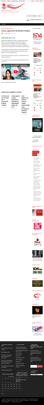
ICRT (20, 401)
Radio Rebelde (19, 353)
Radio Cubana (7, 33)
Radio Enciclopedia (20, 363)
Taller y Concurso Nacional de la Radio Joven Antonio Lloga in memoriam (6, 362)
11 (5, 384)
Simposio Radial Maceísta (6, 370)
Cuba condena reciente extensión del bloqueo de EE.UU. (37, 165)
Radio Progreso (19, 359)
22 (16, 386)
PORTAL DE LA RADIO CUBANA (6, 10)
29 (16, 388)
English (39, 28)
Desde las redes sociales (7, 28)
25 (5, 388)
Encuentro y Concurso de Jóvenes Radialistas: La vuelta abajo (6, 356)
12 (8, 384)
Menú (4, 24)
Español (35, 28)
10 (2, 384)
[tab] (35, 149)
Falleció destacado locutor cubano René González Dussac (37, 199)
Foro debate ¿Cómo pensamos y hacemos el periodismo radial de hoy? (15, 101)
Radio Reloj (18, 355)
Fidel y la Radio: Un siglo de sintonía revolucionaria (37, 177)
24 (2, 388)
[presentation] (35, 149)
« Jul (2, 393)
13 (11, 384)
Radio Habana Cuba (20, 357)
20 (11, 386)
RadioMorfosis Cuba (5, 352)
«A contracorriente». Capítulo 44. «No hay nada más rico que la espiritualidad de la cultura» (37, 194)
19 (8, 386)
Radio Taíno (18, 361)
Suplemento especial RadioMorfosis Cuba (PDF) (36, 316)
